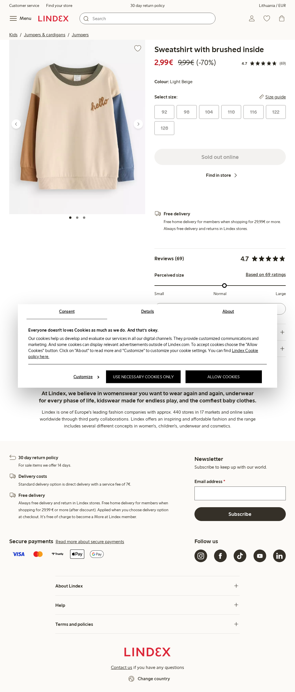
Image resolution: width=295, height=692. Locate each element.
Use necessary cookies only (143, 376)
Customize (83, 376)
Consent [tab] (67, 311)
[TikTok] (240, 556)
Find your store (59, 5)
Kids (13, 34)
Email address (209, 481)
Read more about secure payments (90, 541)
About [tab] (228, 311)
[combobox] (147, 18)
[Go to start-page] (53, 18)
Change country (154, 678)
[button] (77, 127)
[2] (77, 217)
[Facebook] (220, 556)
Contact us (121, 667)
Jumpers (80, 34)
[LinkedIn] (279, 556)
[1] (70, 217)
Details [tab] (147, 311)
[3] (84, 217)
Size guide (275, 97)
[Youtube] (260, 556)
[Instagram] (200, 556)
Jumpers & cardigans (44, 34)
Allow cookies (223, 376)
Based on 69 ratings (266, 274)
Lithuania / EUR (272, 5)
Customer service (24, 5)
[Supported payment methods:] (100, 555)
